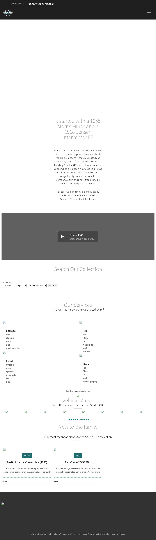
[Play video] (78, 236)
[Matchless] (88, 412)
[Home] (8, 15)
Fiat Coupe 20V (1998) (78, 462)
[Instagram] (74, 515)
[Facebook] (66, 515)
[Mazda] (107, 412)
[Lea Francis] (30, 412)
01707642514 (14, 3)
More (5, 481)
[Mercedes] (126, 412)
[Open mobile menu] (150, 13)
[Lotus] (49, 412)
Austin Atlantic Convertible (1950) (27, 462)
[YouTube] (89, 515)
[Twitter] (82, 515)
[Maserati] (68, 412)
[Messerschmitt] (145, 412)
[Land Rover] (11, 412)
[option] (11, 412)
